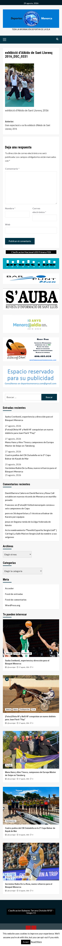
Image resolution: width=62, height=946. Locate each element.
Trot (33, 709)
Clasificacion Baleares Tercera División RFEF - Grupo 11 (31, 911)
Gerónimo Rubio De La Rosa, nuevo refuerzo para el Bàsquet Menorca (31, 470)
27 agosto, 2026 (24, 667)
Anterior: (27, 125)
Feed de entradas (14, 594)
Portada (17, 654)
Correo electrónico (39, 210)
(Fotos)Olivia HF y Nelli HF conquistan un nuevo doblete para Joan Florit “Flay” (29, 431)
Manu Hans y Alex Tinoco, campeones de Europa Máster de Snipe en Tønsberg (29, 444)
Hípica (15, 709)
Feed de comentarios (15, 599)
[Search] (57, 39)
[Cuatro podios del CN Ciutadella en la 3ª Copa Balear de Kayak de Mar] (31, 806)
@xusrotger (11, 667)
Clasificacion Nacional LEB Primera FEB (31, 252)
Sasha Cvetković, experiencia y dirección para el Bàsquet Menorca (29, 418)
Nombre (10, 208)
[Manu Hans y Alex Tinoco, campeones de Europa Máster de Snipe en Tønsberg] (31, 750)
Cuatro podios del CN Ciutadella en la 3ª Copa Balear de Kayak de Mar (28, 457)
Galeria (8, 709)
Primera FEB (26, 654)
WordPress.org (12, 605)
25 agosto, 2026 (24, 835)
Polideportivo (25, 709)
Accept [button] (26, 942)
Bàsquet (9, 654)
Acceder (9, 588)
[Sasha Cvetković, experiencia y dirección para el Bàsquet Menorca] (31, 638)
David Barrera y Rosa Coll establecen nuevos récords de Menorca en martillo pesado (30, 496)
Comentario (12, 168)
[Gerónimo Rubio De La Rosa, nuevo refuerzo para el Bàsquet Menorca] (31, 861)
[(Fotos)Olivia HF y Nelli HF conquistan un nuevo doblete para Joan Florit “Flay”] (31, 694)
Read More (36, 941)
